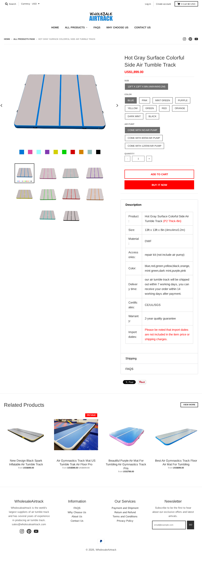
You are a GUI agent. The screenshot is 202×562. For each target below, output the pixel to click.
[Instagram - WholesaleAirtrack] (184, 39)
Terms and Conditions (125, 516)
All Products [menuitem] (75, 27)
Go (190, 525)
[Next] (117, 105)
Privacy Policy (125, 520)
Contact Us (77, 520)
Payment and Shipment (125, 507)
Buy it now (159, 184)
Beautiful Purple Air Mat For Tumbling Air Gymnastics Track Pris (126, 464)
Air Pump (129, 124)
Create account (163, 4)
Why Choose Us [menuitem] (117, 27)
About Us (77, 516)
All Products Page (24, 39)
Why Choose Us (77, 512)
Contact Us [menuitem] (142, 27)
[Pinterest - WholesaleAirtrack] (190, 39)
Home (7, 39)
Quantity (129, 154)
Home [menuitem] (55, 27)
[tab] (159, 205)
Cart (188, 4)
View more (189, 405)
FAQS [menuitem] (97, 27)
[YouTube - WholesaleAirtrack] (196, 39)
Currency (25, 4)
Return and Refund (125, 512)
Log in (148, 4)
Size (126, 81)
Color (128, 94)
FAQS (77, 507)
